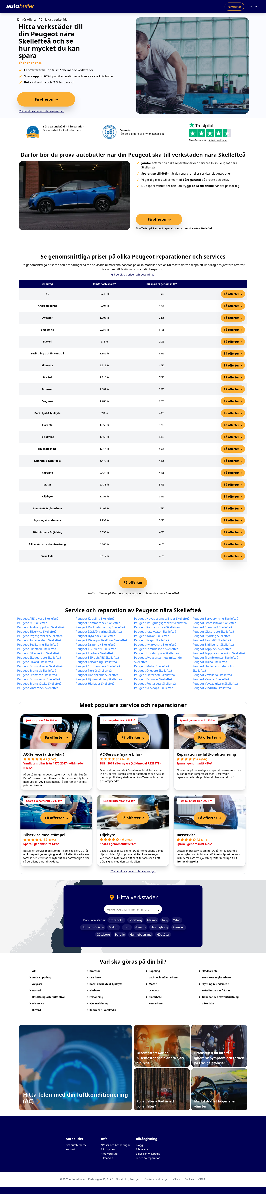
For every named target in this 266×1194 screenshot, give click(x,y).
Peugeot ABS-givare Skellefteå (37, 619)
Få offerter (234, 6)
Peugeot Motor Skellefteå (151, 666)
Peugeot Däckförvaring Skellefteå (99, 632)
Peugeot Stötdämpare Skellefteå (98, 666)
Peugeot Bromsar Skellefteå (153, 679)
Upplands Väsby (93, 927)
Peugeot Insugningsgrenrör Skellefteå (160, 623)
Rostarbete (155, 1003)
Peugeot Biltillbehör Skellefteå (213, 645)
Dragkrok (95, 977)
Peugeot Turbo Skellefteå (210, 662)
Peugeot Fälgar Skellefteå (151, 640)
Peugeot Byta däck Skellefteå (95, 636)
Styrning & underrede (215, 984)
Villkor (176, 1179)
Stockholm (116, 920)
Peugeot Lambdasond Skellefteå (156, 649)
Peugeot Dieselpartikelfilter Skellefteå (101, 640)
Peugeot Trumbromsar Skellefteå (215, 658)
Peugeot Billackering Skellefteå (38, 653)
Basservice (186, 834)
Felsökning (96, 997)
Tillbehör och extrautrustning (220, 997)
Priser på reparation (148, 1158)
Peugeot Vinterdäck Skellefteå (37, 688)
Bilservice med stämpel (44, 834)
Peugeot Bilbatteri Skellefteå (36, 649)
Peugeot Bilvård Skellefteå (35, 662)
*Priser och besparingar (115, 1145)
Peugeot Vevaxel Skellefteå (211, 679)
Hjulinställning (98, 1003)
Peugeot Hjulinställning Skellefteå (99, 679)
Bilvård (36, 1010)
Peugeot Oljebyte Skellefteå (153, 671)
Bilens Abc (142, 1149)
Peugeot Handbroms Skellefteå (97, 675)
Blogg (139, 1145)
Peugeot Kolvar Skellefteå (151, 636)
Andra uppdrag (41, 977)
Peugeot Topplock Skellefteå (212, 649)
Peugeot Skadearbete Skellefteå (39, 658)
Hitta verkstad (109, 1153)
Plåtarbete (155, 997)
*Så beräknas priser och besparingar (41, 111)
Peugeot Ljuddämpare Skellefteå (156, 653)
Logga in (254, 6)
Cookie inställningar (156, 1179)
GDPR (201, 1179)
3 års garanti (108, 1149)
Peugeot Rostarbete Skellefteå (155, 684)
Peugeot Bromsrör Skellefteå (37, 675)
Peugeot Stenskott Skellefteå (212, 627)
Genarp (140, 927)
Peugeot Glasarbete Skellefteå (213, 632)
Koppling (154, 971)
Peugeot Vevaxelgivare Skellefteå (215, 684)
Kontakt (70, 1149)
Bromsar (94, 971)
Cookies (189, 1179)
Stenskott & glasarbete (216, 977)
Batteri (36, 990)
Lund (126, 927)
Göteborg (135, 920)
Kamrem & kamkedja (102, 1010)
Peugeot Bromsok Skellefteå (36, 671)
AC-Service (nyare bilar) (121, 754)
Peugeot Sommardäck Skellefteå (98, 623)
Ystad (177, 920)
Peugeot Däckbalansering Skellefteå (100, 627)
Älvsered (179, 927)
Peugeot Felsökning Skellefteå (96, 662)
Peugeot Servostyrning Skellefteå (215, 619)
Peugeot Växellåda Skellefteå (212, 675)
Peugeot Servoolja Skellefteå (153, 688)
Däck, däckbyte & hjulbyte (105, 984)
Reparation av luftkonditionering (206, 754)
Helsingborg (159, 927)
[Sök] (157, 909)
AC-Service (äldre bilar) (43, 754)
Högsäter (163, 935)
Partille (120, 935)
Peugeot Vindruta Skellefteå (212, 688)
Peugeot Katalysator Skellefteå (155, 632)
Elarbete (94, 990)
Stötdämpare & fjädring (216, 990)
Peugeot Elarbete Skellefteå (94, 653)
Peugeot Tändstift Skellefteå (212, 640)
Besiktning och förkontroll (48, 997)
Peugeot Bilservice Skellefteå (36, 632)
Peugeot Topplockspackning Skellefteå (219, 653)
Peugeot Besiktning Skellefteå (37, 645)
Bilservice (38, 1003)
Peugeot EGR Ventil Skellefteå (96, 649)
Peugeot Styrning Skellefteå (212, 636)
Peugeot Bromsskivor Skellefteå (214, 623)
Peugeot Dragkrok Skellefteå (95, 645)
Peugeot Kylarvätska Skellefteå (155, 645)
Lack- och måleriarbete (163, 977)
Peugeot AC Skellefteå (32, 623)
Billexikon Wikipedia (148, 1153)
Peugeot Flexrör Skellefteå (94, 671)
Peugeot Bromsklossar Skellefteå (40, 666)
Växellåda (208, 1003)
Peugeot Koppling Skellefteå (95, 619)
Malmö (152, 920)
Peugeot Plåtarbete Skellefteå (154, 675)
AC (34, 971)
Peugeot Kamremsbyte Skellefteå (157, 627)
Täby (165, 920)
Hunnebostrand (141, 935)
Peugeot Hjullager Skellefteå (95, 684)
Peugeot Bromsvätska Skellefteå (39, 684)
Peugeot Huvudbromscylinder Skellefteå (161, 619)
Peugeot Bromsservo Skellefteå (38, 679)
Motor (153, 984)
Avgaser (37, 984)
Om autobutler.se (76, 1145)
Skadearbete (210, 971)
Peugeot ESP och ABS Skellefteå (97, 658)
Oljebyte (107, 834)
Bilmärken (107, 1158)
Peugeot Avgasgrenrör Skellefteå (40, 636)
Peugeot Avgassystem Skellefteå (39, 640)
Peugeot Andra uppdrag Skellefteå (41, 627)
